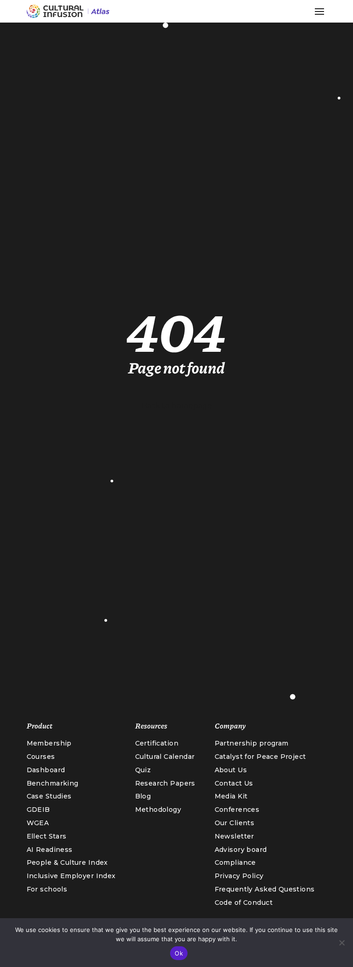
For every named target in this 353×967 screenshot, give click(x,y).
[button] (319, 11)
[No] (341, 942)
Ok (179, 953)
